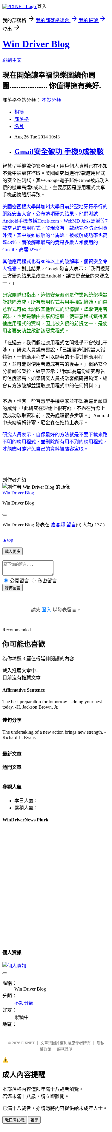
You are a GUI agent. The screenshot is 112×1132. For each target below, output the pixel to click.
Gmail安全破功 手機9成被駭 (59, 151)
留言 (71, 524)
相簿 (19, 112)
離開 (34, 1120)
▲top (7, 539)
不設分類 (51, 100)
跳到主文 (12, 60)
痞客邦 (58, 524)
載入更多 (12, 551)
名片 (19, 126)
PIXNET (28, 1043)
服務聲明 (65, 1049)
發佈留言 (12, 588)
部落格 (21, 119)
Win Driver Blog (36, 43)
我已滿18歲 (14, 1120)
